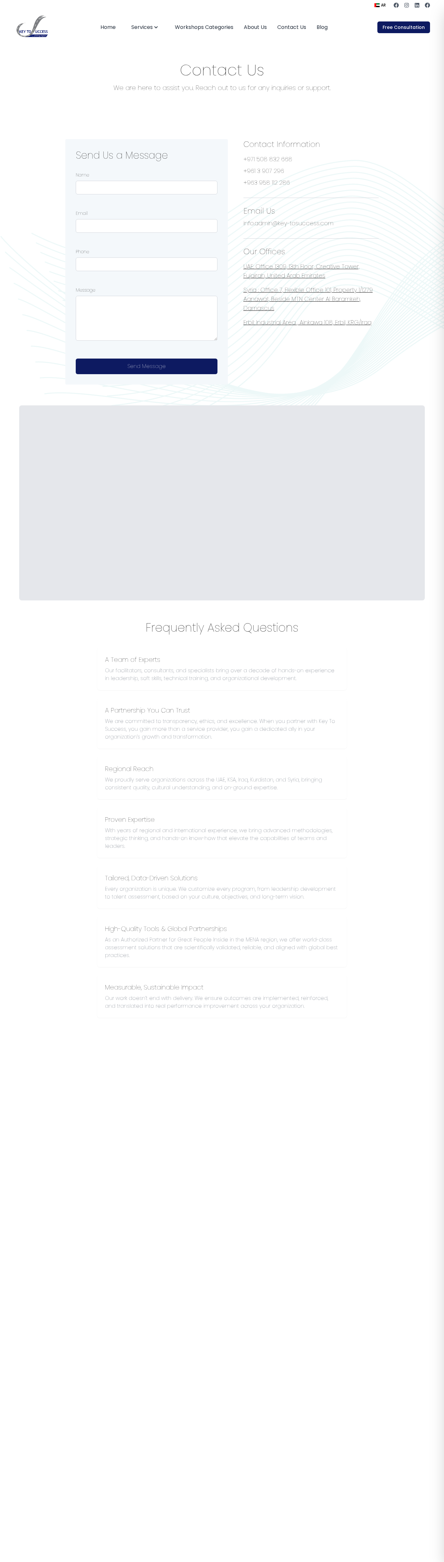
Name (82, 175)
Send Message (146, 366)
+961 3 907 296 (263, 171)
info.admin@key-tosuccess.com (288, 223)
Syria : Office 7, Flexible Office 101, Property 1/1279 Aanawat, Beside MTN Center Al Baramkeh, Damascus (308, 299)
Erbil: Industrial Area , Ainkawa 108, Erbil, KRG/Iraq (307, 322)
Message (85, 290)
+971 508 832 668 (267, 159)
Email (82, 213)
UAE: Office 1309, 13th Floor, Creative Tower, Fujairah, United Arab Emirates (301, 271)
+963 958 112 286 (266, 182)
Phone (82, 251)
